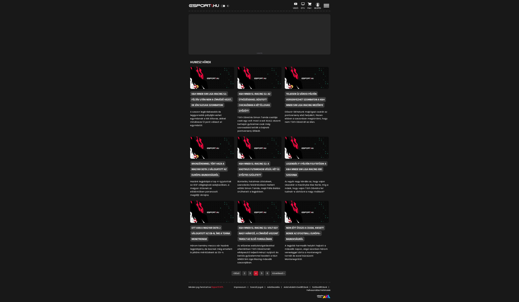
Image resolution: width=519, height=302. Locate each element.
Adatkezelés (273, 287)
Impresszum (240, 287)
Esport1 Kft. (217, 287)
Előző (236, 273)
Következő (278, 273)
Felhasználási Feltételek (318, 290)
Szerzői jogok (256, 287)
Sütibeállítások (319, 287)
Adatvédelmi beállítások (296, 287)
